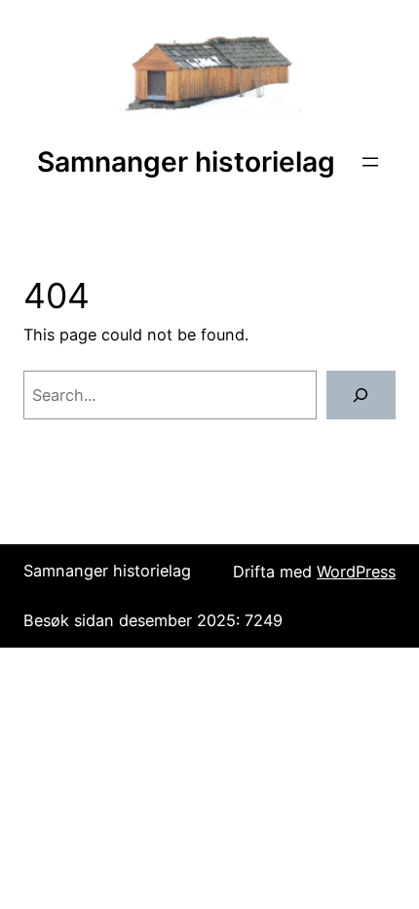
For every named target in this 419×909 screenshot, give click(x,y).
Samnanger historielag (186, 161)
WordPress (356, 571)
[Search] (361, 395)
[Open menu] (370, 162)
